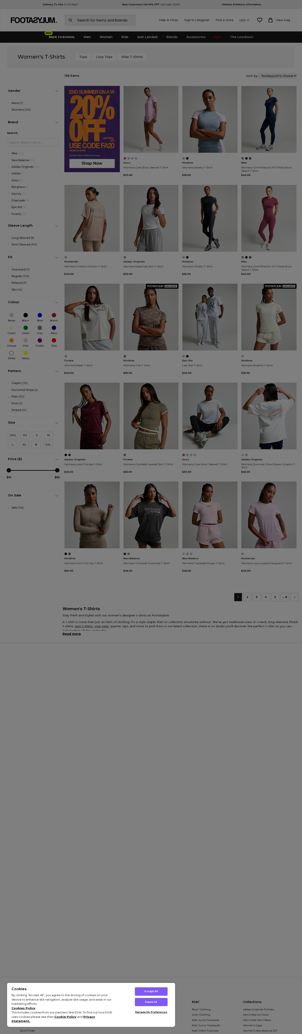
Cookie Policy (65, 1017)
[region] (91, 1004)
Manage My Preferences (151, 1012)
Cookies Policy (23, 1008)
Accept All (151, 991)
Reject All (151, 1001)
